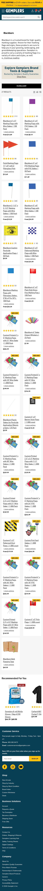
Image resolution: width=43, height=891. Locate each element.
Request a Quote (8, 809)
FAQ (3, 851)
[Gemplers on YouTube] (21, 766)
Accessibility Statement (10, 883)
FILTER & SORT (21, 86)
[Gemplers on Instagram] (12, 766)
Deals (4, 795)
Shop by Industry (8, 783)
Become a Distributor (9, 815)
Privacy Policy (7, 880)
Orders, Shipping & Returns (11, 835)
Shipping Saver (7, 818)
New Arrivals (6, 780)
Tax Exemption (7, 812)
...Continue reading (11, 58)
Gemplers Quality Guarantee (12, 864)
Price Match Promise (9, 867)
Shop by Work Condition (10, 786)
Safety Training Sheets (10, 841)
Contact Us (6, 832)
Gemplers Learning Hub (10, 838)
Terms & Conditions (23, 5)
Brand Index (6, 789)
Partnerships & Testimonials (12, 870)
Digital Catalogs (7, 844)
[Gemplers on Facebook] (4, 766)
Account (5, 806)
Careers (5, 877)
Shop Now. (21, 76)
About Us (5, 861)
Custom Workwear (8, 792)
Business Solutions (11, 801)
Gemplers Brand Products (11, 874)
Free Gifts (5, 822)
